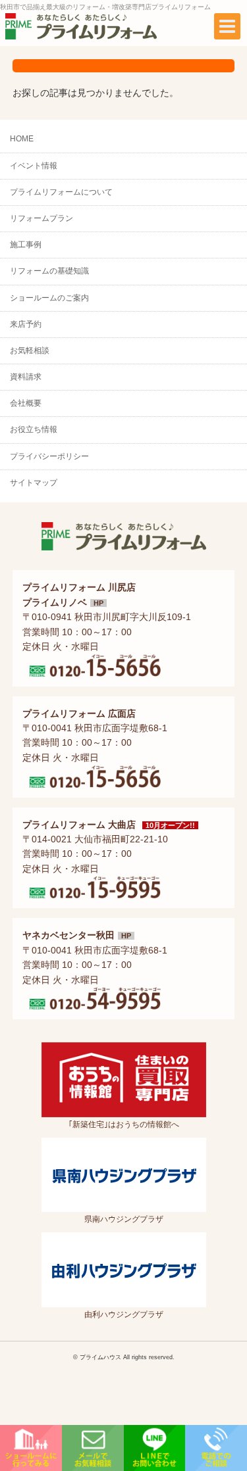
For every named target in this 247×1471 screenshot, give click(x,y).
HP (98, 603)
